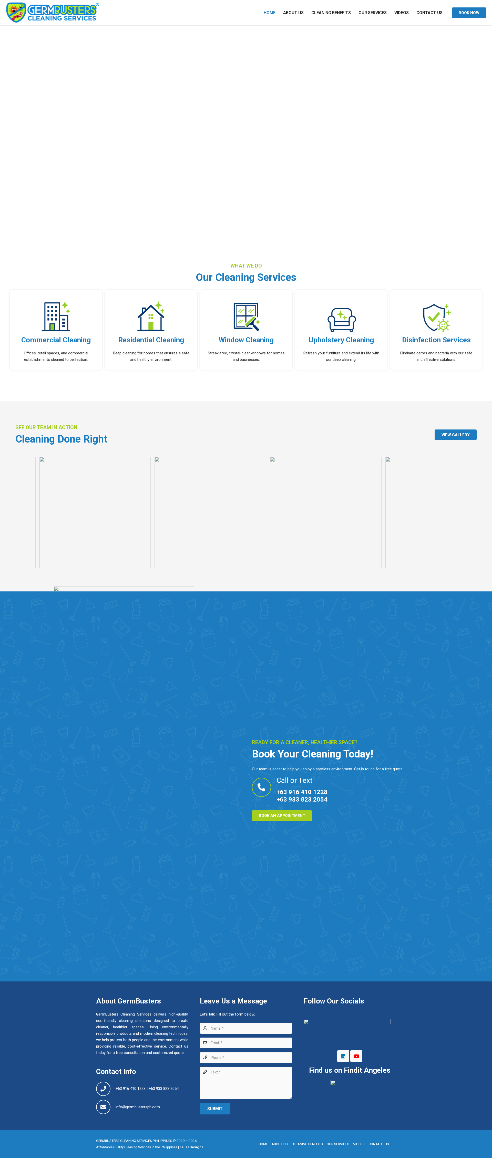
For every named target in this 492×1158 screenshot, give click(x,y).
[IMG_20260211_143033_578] (151, 512)
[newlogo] (53, 13)
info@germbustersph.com (138, 1107)
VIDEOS (359, 1144)
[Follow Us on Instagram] (350, 1032)
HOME (263, 1144)
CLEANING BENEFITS (307, 1144)
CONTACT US (378, 1144)
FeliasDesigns (191, 1147)
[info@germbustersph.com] (106, 1107)
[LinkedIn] (343, 1056)
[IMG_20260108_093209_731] (267, 512)
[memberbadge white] (350, 1095)
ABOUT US (280, 1144)
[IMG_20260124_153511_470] (382, 512)
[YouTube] (356, 1056)
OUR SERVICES (338, 1144)
